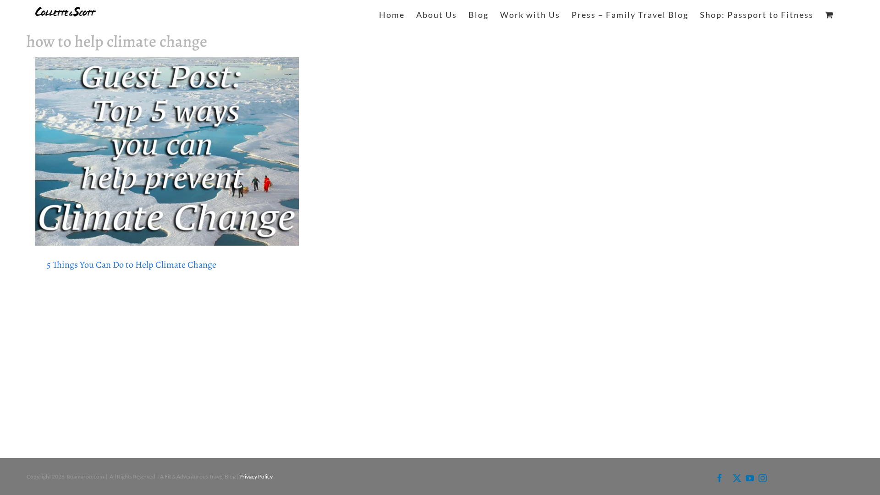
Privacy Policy (256, 476)
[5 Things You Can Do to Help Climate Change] (167, 151)
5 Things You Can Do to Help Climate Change (131, 264)
